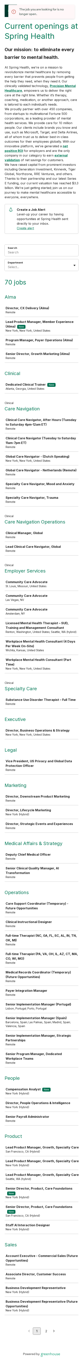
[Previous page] (29, 1331)
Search (12, 247)
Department (15, 262)
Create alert (25, 228)
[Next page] (54, 1331)
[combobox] (8, 267)
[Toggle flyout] (74, 265)
